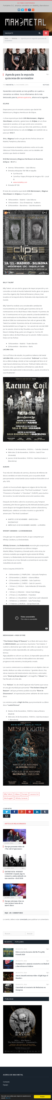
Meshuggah (8, 798)
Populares (19, 942)
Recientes (8, 942)
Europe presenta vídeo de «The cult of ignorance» (14, 847)
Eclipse (17, 794)
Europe (25, 794)
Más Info (8, 1098)
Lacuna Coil (34, 794)
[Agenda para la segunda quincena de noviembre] (26, 59)
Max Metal (10, 85)
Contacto (6, 1082)
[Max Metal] (26, 22)
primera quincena (24, 97)
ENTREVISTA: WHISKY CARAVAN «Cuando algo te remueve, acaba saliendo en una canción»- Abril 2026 (15, 875)
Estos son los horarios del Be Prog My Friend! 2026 (30, 953)
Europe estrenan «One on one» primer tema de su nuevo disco (14, 903)
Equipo (5, 1085)
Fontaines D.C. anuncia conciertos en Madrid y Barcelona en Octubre (32, 965)
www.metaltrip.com (20, 182)
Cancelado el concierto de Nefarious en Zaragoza (31, 988)
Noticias (46, 85)
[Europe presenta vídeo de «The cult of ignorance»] (14, 836)
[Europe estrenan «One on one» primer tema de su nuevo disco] (14, 891)
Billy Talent (8, 794)
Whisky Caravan (21, 798)
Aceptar (42, 1096)
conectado (23, 919)
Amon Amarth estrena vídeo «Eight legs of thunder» (32, 976)
